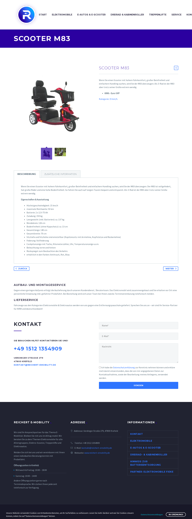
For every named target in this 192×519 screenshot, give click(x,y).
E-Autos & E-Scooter (91, 14)
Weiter (169, 268)
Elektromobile (62, 14)
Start (43, 14)
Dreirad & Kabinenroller (127, 14)
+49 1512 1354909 (91, 443)
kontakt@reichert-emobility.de (97, 447)
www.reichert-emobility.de (97, 452)
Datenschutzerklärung (124, 367)
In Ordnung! (176, 514)
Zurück (22, 268)
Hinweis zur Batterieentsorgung (145, 463)
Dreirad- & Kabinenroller (148, 454)
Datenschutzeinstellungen (152, 514)
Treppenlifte (157, 14)
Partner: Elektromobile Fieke (151, 471)
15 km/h (113, 99)
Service (176, 14)
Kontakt (136, 434)
